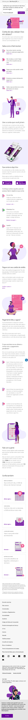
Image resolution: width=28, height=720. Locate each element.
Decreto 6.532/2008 (17, 673)
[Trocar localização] (18, 1)
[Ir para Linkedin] (24, 656)
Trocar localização (8, 12)
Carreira (4, 632)
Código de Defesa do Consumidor (10, 622)
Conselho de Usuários (7, 642)
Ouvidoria (4, 618)
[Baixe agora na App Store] (21, 183)
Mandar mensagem (11, 220)
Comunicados (5, 609)
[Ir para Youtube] (14, 656)
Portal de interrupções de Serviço (10, 625)
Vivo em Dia (5, 272)
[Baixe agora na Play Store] (7, 183)
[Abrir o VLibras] (26, 360)
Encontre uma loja (6, 602)
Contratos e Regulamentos (8, 612)
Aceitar (7, 715)
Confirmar (21, 12)
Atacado (4, 635)
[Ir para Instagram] (8, 656)
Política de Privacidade (6, 673)
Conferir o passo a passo (6, 287)
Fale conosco (5, 605)
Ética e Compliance (7, 645)
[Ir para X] (19, 656)
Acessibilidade (5, 615)
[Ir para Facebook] (3, 656)
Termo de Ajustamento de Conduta (10, 648)
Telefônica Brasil (6, 638)
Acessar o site (10, 204)
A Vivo (3, 628)
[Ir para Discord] (3, 660)
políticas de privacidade (8, 709)
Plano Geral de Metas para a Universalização (13, 652)
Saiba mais (9, 53)
